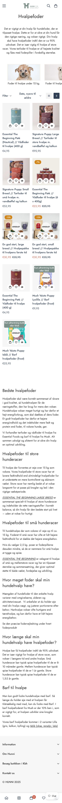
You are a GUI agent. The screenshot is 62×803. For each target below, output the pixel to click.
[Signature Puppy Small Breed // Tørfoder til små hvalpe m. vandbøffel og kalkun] (16, 171)
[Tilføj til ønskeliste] (16, 126)
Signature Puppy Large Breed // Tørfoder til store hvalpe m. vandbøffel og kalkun (45, 140)
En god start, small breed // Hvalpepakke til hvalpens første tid (45, 248)
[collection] (19, 798)
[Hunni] (31, 6)
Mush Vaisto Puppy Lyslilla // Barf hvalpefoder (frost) (43, 299)
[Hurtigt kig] (22, 126)
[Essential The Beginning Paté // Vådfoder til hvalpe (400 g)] (16, 278)
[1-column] (49, 96)
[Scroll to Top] (56, 785)
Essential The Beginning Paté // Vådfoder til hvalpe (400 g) (13, 301)
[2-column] (57, 96)
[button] (56, 6)
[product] (6, 798)
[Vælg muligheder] (40, 126)
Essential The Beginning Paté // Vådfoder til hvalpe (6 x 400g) (45, 195)
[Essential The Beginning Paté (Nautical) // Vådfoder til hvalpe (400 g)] (16, 116)
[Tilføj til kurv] (10, 126)
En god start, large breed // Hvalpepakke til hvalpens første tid (15, 248)
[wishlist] (43, 798)
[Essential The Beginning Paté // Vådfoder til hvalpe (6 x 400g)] (46, 171)
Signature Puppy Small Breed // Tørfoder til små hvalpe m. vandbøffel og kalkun (15, 195)
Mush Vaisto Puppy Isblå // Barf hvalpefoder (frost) (13, 355)
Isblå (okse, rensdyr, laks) (44, 726)
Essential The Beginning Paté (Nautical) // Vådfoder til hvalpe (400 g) (15, 140)
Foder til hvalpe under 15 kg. (24, 83)
